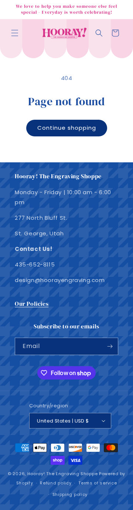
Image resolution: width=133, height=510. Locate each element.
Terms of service (97, 483)
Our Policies (31, 303)
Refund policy (55, 483)
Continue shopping (66, 128)
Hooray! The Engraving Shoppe (62, 474)
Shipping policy (70, 494)
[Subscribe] (110, 346)
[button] (15, 33)
